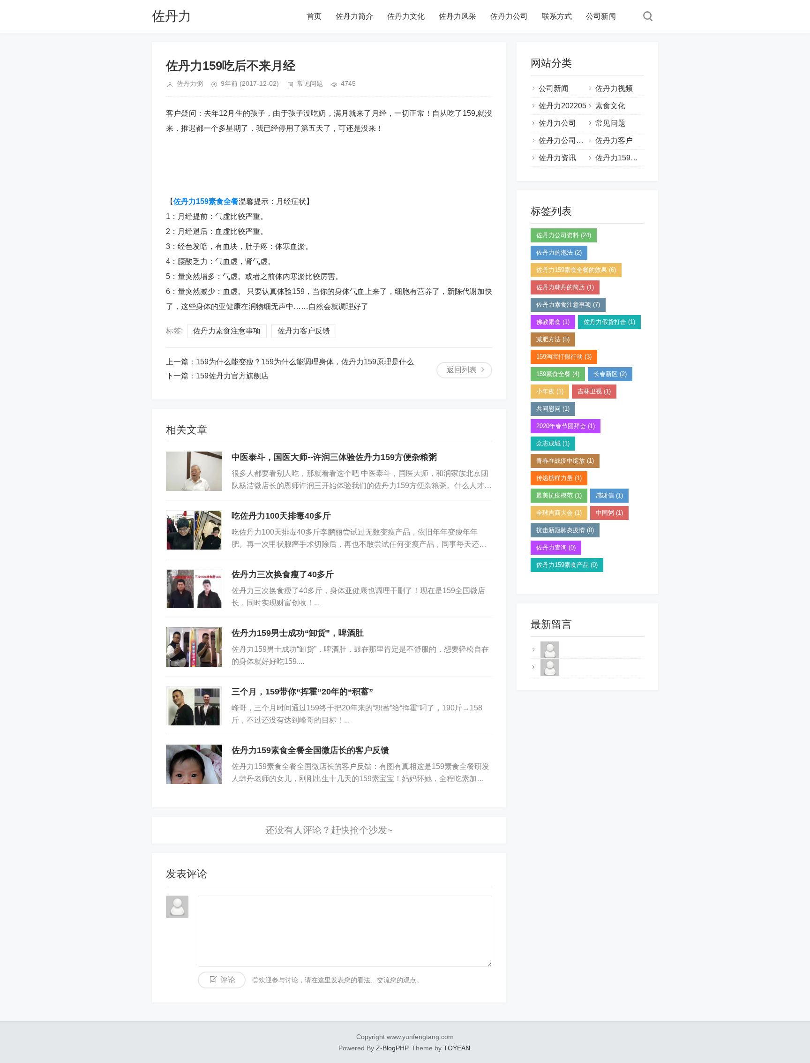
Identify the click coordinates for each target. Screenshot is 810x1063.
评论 (227, 980)
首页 (314, 16)
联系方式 (557, 16)
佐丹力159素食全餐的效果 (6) (576, 269)
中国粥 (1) (609, 512)
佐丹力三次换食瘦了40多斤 (283, 574)
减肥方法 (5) (553, 339)
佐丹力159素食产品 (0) (567, 564)
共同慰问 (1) (553, 408)
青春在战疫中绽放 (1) (565, 460)
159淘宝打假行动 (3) (564, 356)
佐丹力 (171, 16)
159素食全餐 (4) (557, 373)
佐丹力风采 (457, 16)
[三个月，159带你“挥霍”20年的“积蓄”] (194, 705)
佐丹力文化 (406, 16)
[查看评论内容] (549, 658)
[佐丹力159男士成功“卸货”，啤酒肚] (194, 647)
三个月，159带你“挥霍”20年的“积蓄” (302, 691)
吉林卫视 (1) (594, 391)
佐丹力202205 (562, 106)
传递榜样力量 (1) (559, 478)
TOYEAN (456, 1048)
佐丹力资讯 (557, 158)
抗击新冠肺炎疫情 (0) (565, 530)
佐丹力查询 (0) (556, 547)
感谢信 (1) (609, 495)
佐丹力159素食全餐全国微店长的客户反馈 (310, 750)
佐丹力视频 (614, 88)
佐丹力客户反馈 (304, 331)
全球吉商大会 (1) (559, 512)
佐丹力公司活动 (565, 140)
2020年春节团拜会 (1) (565, 426)
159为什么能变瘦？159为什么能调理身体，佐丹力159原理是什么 (305, 362)
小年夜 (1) (549, 391)
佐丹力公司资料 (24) (563, 235)
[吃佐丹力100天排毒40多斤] (194, 530)
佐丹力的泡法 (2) (559, 252)
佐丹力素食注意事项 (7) (568, 304)
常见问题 (310, 83)
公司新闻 (601, 16)
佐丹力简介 (354, 16)
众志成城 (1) (553, 443)
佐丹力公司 (509, 16)
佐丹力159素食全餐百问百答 (642, 158)
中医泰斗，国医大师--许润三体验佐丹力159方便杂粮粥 (334, 457)
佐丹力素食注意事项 (227, 331)
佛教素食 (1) (553, 321)
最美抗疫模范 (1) (559, 495)
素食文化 (610, 106)
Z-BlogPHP (392, 1048)
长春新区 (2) (610, 373)
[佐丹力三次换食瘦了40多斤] (194, 588)
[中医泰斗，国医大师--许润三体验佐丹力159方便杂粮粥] (194, 471)
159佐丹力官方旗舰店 (232, 376)
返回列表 (462, 370)
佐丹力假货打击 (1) (609, 321)
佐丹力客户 (614, 140)
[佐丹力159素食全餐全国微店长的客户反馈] (194, 764)
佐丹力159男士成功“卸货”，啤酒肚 (298, 633)
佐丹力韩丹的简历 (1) (565, 287)
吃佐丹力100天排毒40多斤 (281, 515)
